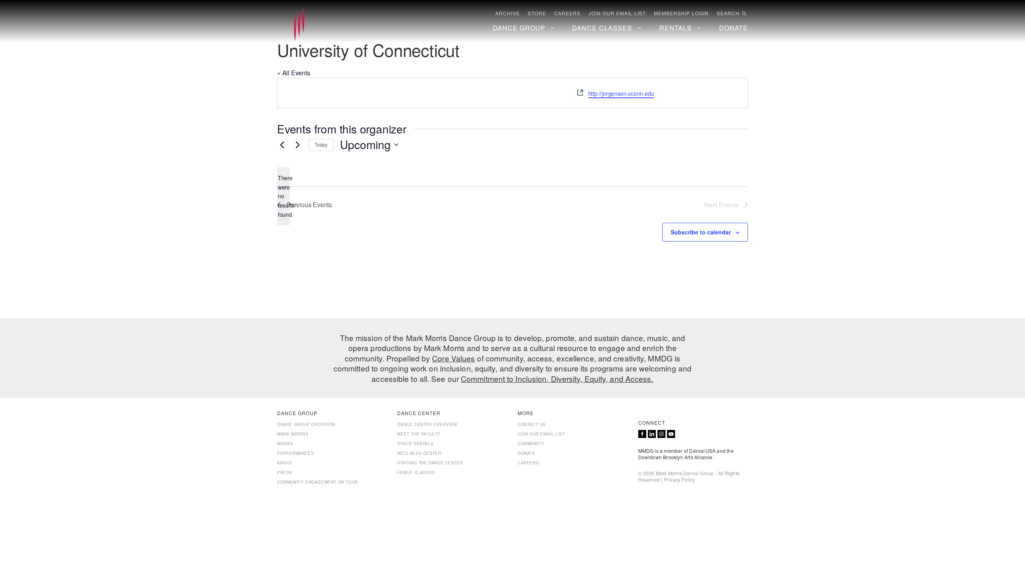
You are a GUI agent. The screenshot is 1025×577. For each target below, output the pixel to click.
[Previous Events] (282, 144)
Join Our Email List (617, 13)
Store (537, 13)
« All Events (293, 72)
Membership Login (681, 13)
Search (728, 13)
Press (284, 472)
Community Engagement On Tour (317, 482)
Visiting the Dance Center (430, 463)
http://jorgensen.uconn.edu (621, 93)
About (284, 463)
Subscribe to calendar (701, 232)
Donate (527, 453)
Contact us (532, 424)
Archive (507, 13)
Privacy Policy (679, 479)
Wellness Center (419, 453)
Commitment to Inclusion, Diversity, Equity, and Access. (557, 378)
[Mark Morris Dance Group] (299, 24)
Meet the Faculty (418, 434)
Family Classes (416, 472)
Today (321, 144)
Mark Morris (293, 434)
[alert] (283, 196)
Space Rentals (415, 443)
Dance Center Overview (427, 424)
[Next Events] (297, 144)
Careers (567, 13)
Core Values (453, 358)
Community (531, 443)
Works (285, 443)
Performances (295, 453)
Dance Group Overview (306, 424)
